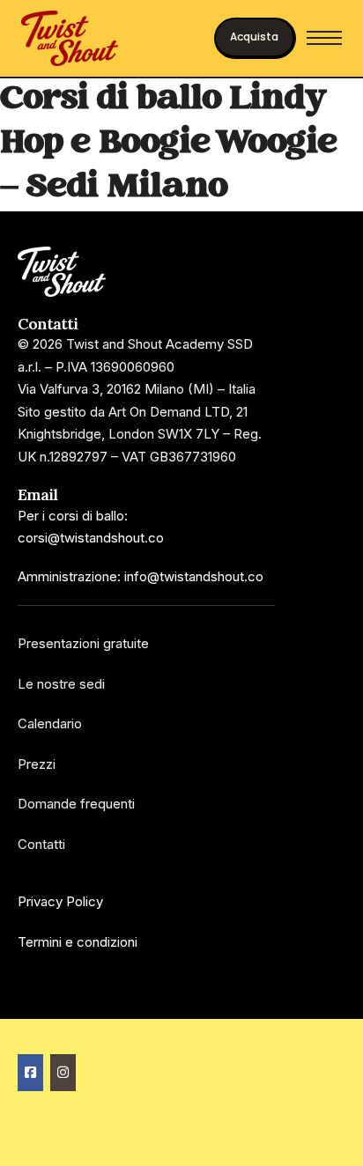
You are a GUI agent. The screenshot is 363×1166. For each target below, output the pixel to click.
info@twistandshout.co (193, 576)
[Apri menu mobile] (324, 38)
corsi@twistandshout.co (91, 537)
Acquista (254, 36)
